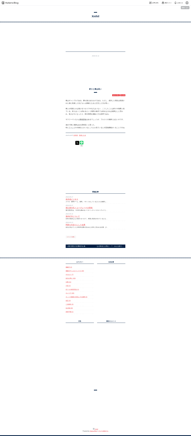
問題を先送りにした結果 (75, 225)
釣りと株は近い (95, 89)
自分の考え (116, 95)
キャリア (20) (70, 293)
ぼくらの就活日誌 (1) (72, 289)
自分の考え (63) (71, 278)
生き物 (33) (69, 308)
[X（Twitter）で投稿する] (77, 143)
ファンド (72, 127)
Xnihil (95, 16)
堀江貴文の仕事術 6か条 (76, 246)
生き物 (123, 95)
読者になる (185, 7)
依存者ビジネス (72, 199)
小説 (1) (68, 285)
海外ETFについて (73, 216)
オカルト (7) (69, 274)
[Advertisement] (95, 72)
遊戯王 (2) (69, 267)
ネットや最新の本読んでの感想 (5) (76, 297)
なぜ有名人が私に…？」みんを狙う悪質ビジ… (110, 246)
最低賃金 (83, 119)
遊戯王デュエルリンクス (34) (75, 271)
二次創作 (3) (69, 304)
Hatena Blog (93, 431)
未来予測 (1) (69, 312)
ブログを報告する (103, 431)
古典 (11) (68, 282)
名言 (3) (68, 300)
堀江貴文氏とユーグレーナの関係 (79, 208)
